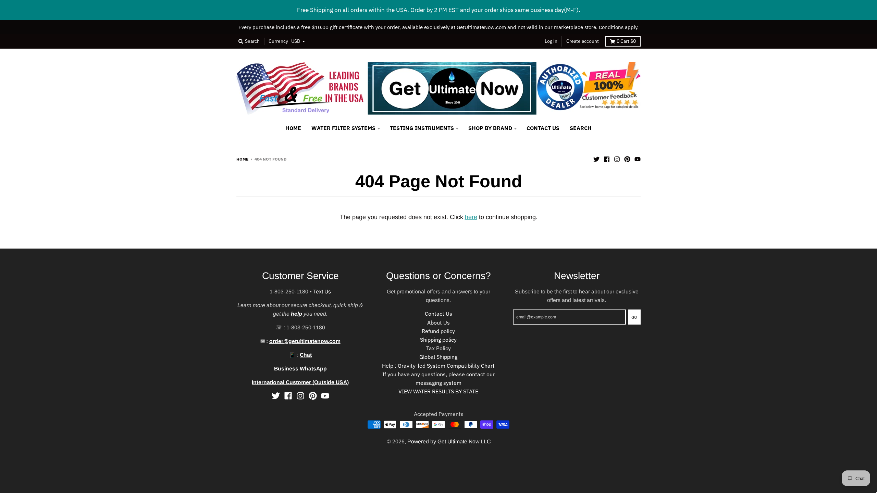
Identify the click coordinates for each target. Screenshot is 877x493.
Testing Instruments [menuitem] (422, 128)
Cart (626, 41)
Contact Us (438, 313)
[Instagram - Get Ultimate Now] (617, 158)
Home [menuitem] (293, 128)
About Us (438, 322)
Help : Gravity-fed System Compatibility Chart (438, 365)
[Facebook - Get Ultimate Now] (607, 158)
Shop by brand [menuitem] (490, 128)
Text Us (322, 291)
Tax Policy (438, 348)
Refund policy (438, 331)
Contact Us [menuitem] (543, 128)
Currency (278, 41)
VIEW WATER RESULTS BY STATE (438, 391)
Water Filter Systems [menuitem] (343, 128)
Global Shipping (438, 356)
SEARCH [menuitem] (581, 128)
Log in (551, 41)
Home (242, 159)
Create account (582, 41)
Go (634, 317)
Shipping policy (438, 339)
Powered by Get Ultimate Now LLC (449, 441)
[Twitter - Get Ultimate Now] (596, 158)
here (471, 217)
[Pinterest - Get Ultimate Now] (627, 158)
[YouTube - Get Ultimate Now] (637, 158)
